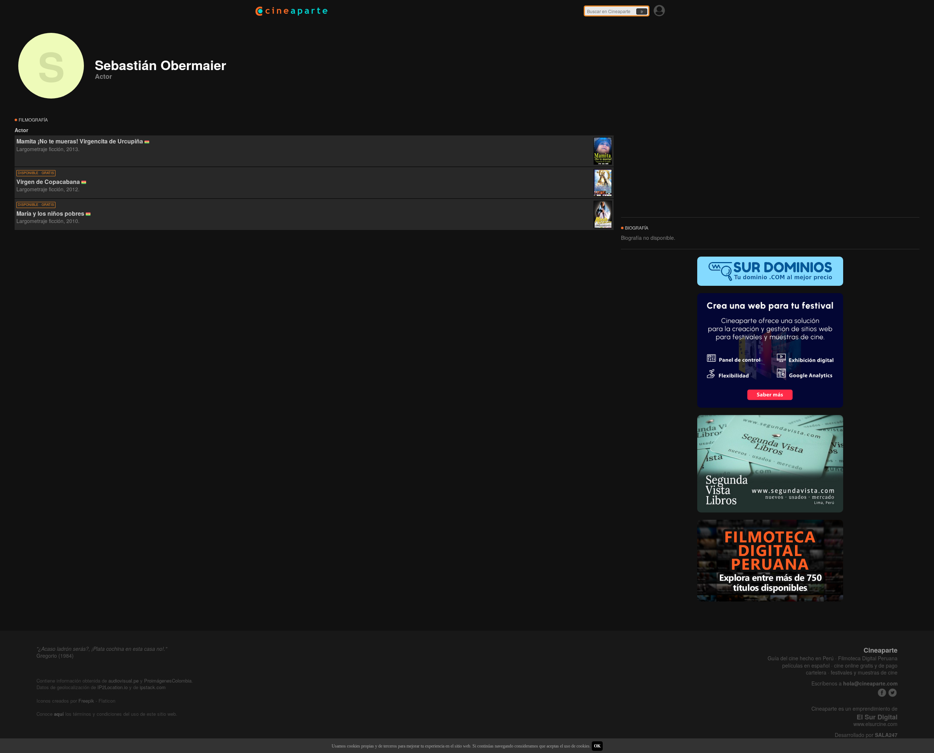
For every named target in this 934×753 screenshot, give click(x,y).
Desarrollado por (866, 734)
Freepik (86, 700)
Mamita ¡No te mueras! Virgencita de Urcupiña (79, 141)
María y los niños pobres (50, 213)
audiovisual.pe (123, 680)
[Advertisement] (314, 296)
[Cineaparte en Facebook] (882, 692)
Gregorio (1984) (55, 655)
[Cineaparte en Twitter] (892, 692)
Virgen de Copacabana (48, 181)
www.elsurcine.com (875, 724)
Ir (642, 11)
